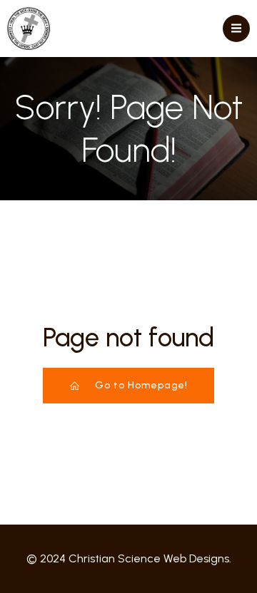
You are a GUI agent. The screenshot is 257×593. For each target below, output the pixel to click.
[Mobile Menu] (236, 28)
